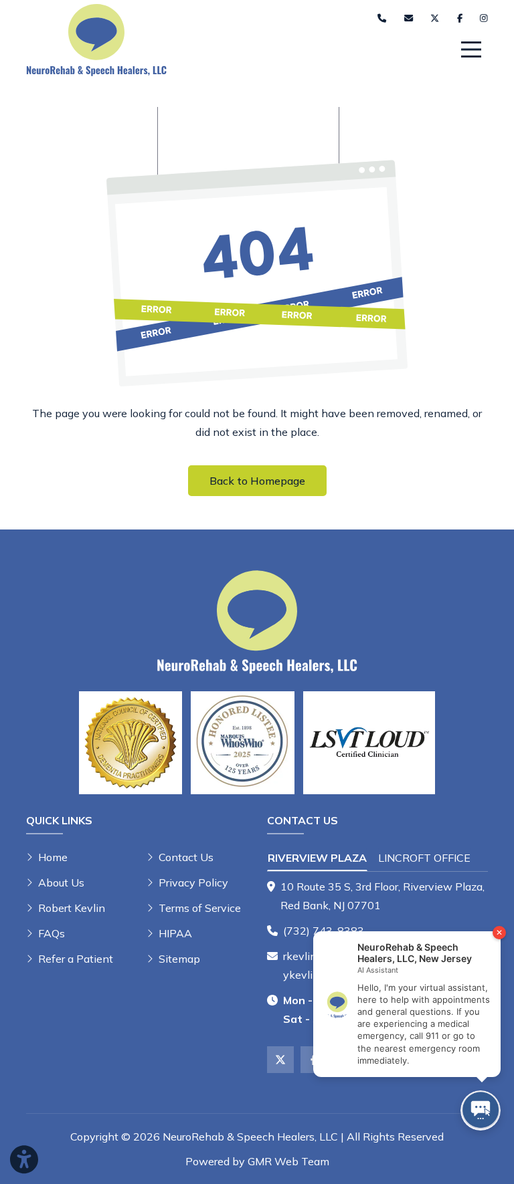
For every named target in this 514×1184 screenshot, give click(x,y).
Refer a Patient (75, 958)
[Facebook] (459, 18)
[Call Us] (381, 18)
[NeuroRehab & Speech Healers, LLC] (96, 38)
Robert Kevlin (71, 908)
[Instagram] (484, 18)
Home (53, 857)
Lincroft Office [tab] (424, 857)
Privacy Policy (193, 882)
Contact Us (186, 857)
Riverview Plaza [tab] (317, 857)
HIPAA (175, 933)
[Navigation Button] (471, 49)
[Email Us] (408, 18)
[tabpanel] (377, 896)
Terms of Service (200, 908)
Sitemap (179, 958)
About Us (61, 882)
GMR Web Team (288, 1161)
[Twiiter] (434, 18)
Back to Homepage (257, 480)
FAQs (51, 933)
